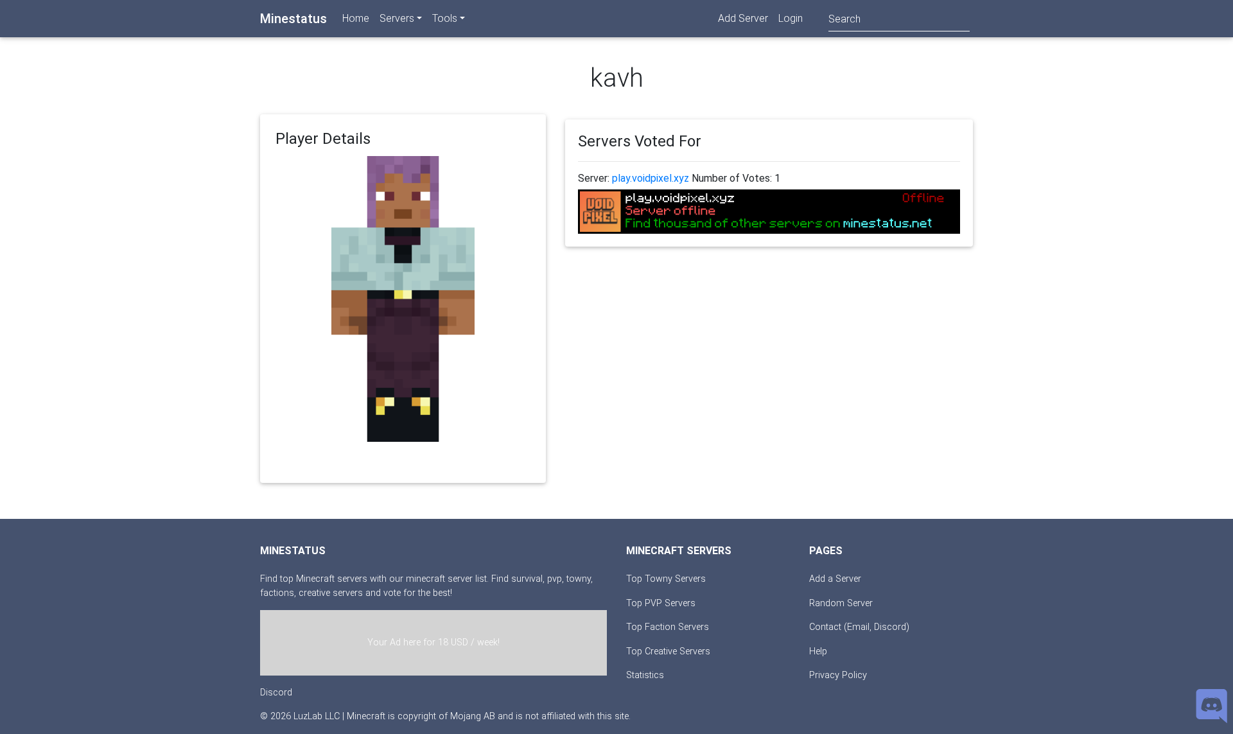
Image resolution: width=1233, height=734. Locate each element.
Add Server (743, 18)
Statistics (645, 675)
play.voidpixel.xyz (650, 178)
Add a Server (835, 578)
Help (818, 651)
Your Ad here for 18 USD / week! (433, 642)
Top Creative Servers (668, 651)
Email (858, 627)
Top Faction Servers (667, 627)
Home (355, 18)
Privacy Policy (838, 675)
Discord (276, 692)
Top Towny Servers (666, 578)
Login (790, 18)
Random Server (841, 603)
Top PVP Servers (660, 603)
